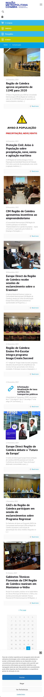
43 (11, 644)
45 (20, 644)
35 (28, 637)
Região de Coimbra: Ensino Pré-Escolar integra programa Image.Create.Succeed (19, 353)
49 (11, 648)
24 (32, 629)
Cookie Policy (21, 694)
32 (16, 637)
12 (32, 621)
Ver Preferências (22, 690)
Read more (35, 106)
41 (28, 641)
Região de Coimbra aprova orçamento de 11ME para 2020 (19, 87)
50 (16, 648)
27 (20, 633)
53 (28, 648)
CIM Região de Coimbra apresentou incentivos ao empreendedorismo (21, 214)
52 (24, 648)
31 (11, 637)
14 (16, 625)
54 (32, 648)
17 (28, 625)
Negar (22, 683)
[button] (40, 653)
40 (24, 641)
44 (16, 644)
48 (32, 644)
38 (16, 641)
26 (16, 633)
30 (32, 633)
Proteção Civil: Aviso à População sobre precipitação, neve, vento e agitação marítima (21, 150)
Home (6, 45)
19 (11, 629)
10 (24, 621)
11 (28, 621)
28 (24, 633)
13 (11, 625)
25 (11, 633)
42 (32, 641)
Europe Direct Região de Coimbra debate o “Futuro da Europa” (22, 450)
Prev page (23, 610)
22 (24, 629)
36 (32, 637)
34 (24, 637)
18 (32, 625)
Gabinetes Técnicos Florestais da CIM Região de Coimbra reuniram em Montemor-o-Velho (21, 582)
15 (20, 625)
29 (28, 633)
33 (20, 637)
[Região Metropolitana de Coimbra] (22, 4)
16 (24, 625)
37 (11, 641)
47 (28, 644)
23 (28, 629)
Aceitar (22, 677)
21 (20, 629)
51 (20, 648)
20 (16, 629)
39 (20, 641)
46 (24, 644)
